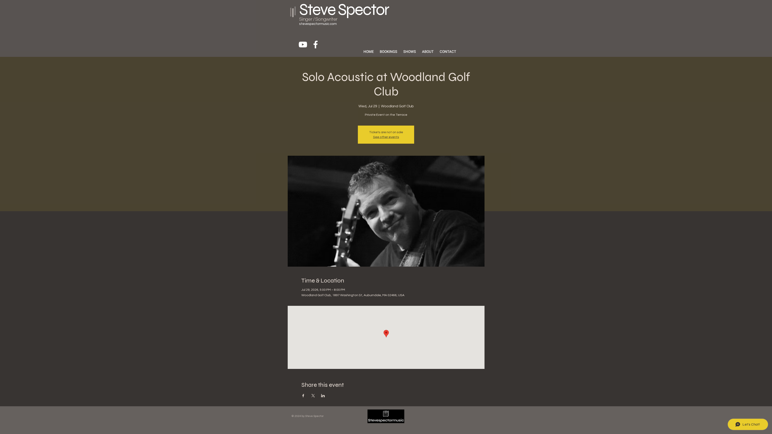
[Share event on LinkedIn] (323, 395)
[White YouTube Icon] (303, 44)
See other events (386, 137)
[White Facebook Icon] (315, 44)
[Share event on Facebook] (303, 395)
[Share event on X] (313, 395)
